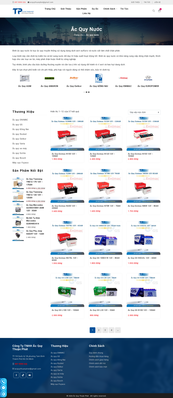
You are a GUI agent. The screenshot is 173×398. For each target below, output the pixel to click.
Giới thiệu (135, 2)
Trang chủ (50, 9)
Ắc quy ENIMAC (20, 120)
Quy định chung (96, 353)
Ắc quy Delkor (19, 139)
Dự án (95, 9)
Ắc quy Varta (18, 143)
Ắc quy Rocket (19, 134)
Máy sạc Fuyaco (20, 162)
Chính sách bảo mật (98, 367)
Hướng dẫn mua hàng (99, 356)
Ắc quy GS (17, 124)
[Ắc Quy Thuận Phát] (23, 11)
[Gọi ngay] (3, 381)
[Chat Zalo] (3, 394)
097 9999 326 (20, 2)
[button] (84, 92)
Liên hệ (157, 2)
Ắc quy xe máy (19, 148)
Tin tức (147, 2)
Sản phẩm (81, 9)
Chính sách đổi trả (97, 363)
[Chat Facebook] (3, 388)
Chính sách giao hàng (99, 360)
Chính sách (109, 9)
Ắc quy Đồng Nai (20, 129)
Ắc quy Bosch (19, 158)
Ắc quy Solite (19, 153)
